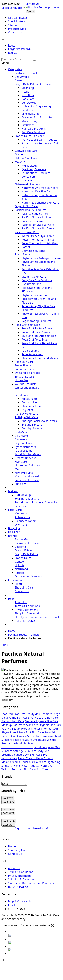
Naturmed (21, 569)
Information (16, 580)
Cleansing (28, 88)
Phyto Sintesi (23, 254)
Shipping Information (28, 613)
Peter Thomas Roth (27, 232)
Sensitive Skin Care (27, 480)
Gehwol (20, 561)
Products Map (17, 29)
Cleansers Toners (32, 406)
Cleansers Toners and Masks (40, 358)
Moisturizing (30, 121)
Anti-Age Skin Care (26, 417)
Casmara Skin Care (27, 543)
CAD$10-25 (8, 802)
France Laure (23, 558)
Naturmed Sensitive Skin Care (40, 202)
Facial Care (21, 395)
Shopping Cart (24, 587)
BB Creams (22, 436)
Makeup (20, 162)
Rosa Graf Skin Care (27, 325)
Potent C (27, 247)
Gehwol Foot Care (26, 151)
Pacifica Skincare (32, 221)
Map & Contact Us (19, 901)
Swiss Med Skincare (27, 373)
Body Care (28, 99)
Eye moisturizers (25, 447)
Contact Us (32, 4)
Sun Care (20, 484)
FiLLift (25, 91)
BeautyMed (22, 77)
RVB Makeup (30, 165)
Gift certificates (18, 18)
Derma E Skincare (26, 550)
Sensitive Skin (30, 114)
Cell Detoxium (30, 102)
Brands (12, 536)
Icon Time (28, 95)
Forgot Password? (19, 49)
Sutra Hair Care (24, 369)
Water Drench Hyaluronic (38, 236)
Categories (15, 69)
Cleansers (21, 439)
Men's (19, 469)
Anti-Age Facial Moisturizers (39, 421)
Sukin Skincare (24, 365)
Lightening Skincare (27, 465)
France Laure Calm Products (39, 139)
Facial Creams (23, 450)
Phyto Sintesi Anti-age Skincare (41, 258)
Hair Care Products (34, 128)
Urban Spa (21, 380)
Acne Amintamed (32, 354)
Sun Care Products (33, 132)
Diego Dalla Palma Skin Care (33, 84)
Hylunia (19, 565)
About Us (21, 602)
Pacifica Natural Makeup (37, 217)
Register (13, 53)
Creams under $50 (26, 458)
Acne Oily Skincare (26, 413)
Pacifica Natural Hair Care (38, 225)
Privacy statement (26, 610)
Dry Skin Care (23, 443)
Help (11, 598)
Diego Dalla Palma (26, 554)
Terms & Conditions (27, 606)
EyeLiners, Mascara (34, 169)
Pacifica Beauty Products (30, 210)
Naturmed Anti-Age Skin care (40, 188)
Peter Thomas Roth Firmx (38, 239)
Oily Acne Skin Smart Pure (38, 117)
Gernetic (20, 154)
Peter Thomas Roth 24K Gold (40, 243)
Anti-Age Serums (32, 428)
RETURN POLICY (25, 621)
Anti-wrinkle (29, 402)
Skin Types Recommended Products (37, 617)
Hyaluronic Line (31, 284)
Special (30, 11)
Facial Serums (30, 350)
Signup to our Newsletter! (31, 828)
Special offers (16, 21)
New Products (24, 473)
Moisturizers (30, 399)
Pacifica (20, 573)
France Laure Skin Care (29, 136)
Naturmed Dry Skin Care (37, 191)
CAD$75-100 (9, 821)
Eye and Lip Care (32, 424)
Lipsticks (27, 180)
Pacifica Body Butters (35, 214)
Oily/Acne (28, 410)
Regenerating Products (36, 321)
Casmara (20, 80)
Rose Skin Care (24, 362)
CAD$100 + (8, 825)
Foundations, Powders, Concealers (37, 502)
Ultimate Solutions (33, 251)
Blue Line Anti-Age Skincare (39, 336)
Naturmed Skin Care (27, 184)
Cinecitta (20, 547)
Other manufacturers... (29, 576)
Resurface (28, 125)
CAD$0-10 (8, 798)
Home (19, 584)
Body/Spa (21, 432)
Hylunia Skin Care (26, 158)
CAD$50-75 (8, 813)
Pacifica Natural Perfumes (38, 228)
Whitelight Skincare (27, 387)
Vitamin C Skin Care (34, 276)
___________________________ (31, 391)
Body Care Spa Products (37, 280)
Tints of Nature (24, 376)
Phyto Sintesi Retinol (35, 295)
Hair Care (21, 462)
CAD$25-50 (8, 809)
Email (11, 905)
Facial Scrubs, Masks (28, 454)
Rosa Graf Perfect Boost (37, 328)
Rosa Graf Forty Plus (34, 339)
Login (11, 45)
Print (4, 645)
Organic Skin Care (26, 206)
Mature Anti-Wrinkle (27, 476)
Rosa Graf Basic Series (36, 332)
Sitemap (13, 25)
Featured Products (26, 73)
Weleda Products (25, 384)
